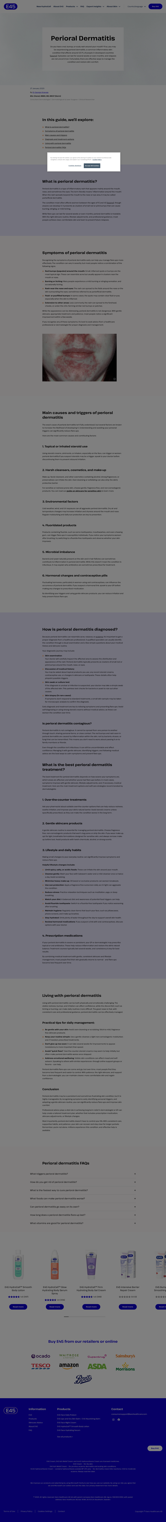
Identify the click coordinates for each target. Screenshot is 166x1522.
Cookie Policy (97, 159)
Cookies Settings (75, 165)
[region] (83, 162)
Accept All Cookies (92, 166)
